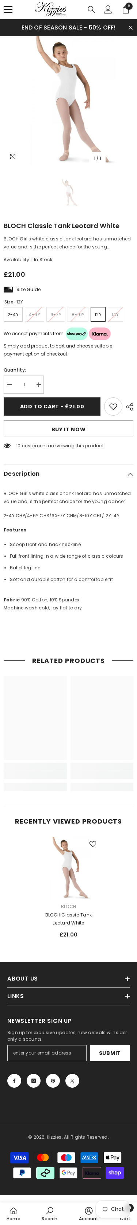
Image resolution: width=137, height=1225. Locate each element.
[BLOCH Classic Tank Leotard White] (68, 868)
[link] (35, 775)
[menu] (8, 9)
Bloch (68, 906)
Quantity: (15, 370)
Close (130, 27)
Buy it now (69, 429)
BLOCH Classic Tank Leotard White (68, 919)
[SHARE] (127, 407)
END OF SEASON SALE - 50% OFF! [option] (69, 27)
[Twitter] (72, 1081)
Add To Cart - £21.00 (52, 406)
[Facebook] (14, 1081)
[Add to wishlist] (113, 406)
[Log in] (108, 9)
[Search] (91, 9)
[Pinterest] (53, 1081)
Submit (110, 1053)
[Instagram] (34, 1081)
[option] (68, 100)
